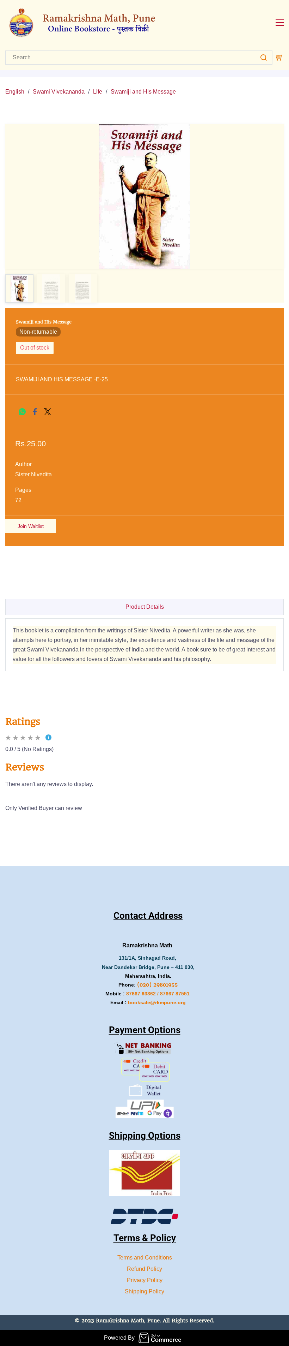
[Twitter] (47, 411)
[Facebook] (35, 411)
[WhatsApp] (22, 411)
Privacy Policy (144, 1280)
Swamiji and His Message (143, 92)
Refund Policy (144, 1269)
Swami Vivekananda (59, 92)
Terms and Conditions (144, 1258)
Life (97, 92)
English (14, 92)
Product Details (144, 607)
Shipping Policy (144, 1291)
